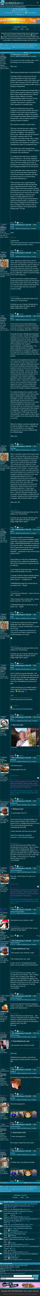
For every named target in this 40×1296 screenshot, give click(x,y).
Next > (32, 52)
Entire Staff (8, 1268)
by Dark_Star (25, 1237)
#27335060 (13, 1154)
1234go (12, 1071)
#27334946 (13, 1037)
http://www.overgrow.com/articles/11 (23, 630)
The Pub (24, 27)
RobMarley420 (14, 1257)
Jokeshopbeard (15, 870)
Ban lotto (13, 1025)
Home (3, 7)
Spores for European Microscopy (20, 45)
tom (11, 616)
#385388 (12, 533)
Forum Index (9, 12)
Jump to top (4, 1182)
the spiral (12, 1242)
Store (20, 14)
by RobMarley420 (26, 1259)
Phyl (11, 227)
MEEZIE (13, 760)
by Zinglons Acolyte (28, 1224)
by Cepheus (26, 1252)
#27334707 (13, 805)
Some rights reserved (31, 1291)
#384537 (12, 319)
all (32, 1206)
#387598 (12, 618)
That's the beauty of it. (18, 1134)
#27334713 (13, 913)
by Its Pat (24, 1232)
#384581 (12, 450)
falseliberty (13, 1235)
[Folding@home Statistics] (4, 931)
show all (37, 52)
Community (10, 7)
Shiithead (13, 803)
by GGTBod (25, 1244)
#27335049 (13, 1128)
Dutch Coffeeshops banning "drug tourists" (19, 1239)
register (5, 36)
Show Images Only (5, 1273)
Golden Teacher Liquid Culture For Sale (15, 44)
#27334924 (13, 999)
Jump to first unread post (8, 52)
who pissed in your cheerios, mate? (22, 951)
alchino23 (12, 1250)
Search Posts (20, 12)
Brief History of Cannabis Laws (15, 1234)
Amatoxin (12, 1215)
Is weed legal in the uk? (19, 811)
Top (39, 222)
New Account (24, 11)
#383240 (12, 56)
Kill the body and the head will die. (22, 709)
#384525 (12, 256)
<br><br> (17, 736)
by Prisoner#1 (25, 1217)
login (34, 35)
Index (22, 29)
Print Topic (21, 1273)
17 (28, 1221)
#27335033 (13, 1099)
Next (27, 29)
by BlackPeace (26, 1209)
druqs (12, 1098)
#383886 (12, 228)
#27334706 (13, 761)
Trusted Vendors (31, 12)
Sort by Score (14, 1273)
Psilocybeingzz (14, 1230)
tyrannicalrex (14, 1126)
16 (27, 1221)
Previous (15, 29)
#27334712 (13, 872)
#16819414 (13, 720)
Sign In (15, 11)
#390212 (12, 669)
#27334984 (13, 1073)
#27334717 (13, 944)
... (25, 1221)
